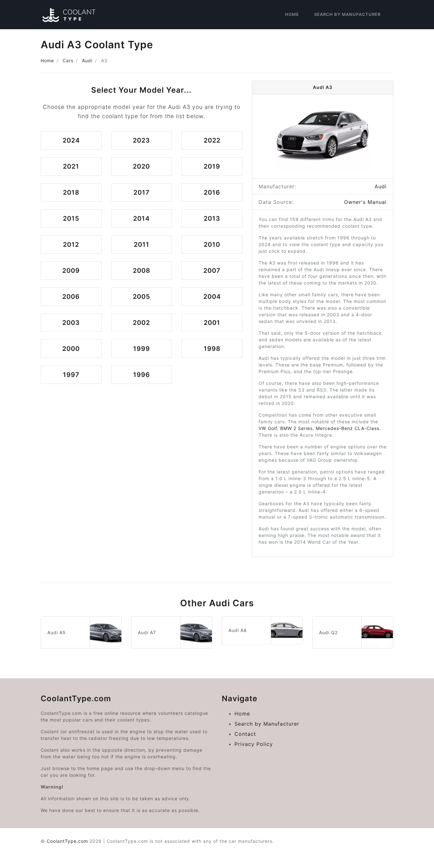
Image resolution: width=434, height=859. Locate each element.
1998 (212, 348)
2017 (141, 192)
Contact (245, 734)
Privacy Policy (253, 744)
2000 (71, 348)
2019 (212, 166)
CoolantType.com (67, 841)
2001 (212, 322)
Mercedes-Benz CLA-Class (347, 428)
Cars (68, 60)
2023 (141, 140)
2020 (141, 166)
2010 (212, 244)
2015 (71, 218)
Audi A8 (237, 630)
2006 (71, 296)
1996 (141, 375)
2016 (212, 192)
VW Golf (268, 428)
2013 (212, 218)
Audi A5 (56, 632)
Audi (87, 60)
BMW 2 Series (296, 428)
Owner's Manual (365, 202)
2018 (71, 192)
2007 (211, 270)
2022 (212, 140)
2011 (141, 244)
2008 (141, 270)
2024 (71, 140)
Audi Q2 (328, 632)
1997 (71, 375)
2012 (71, 244)
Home (292, 14)
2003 (71, 322)
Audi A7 (147, 632)
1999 (141, 348)
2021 (71, 166)
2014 (141, 218)
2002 (141, 322)
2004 (212, 296)
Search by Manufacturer (347, 14)
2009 (71, 270)
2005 (141, 296)
